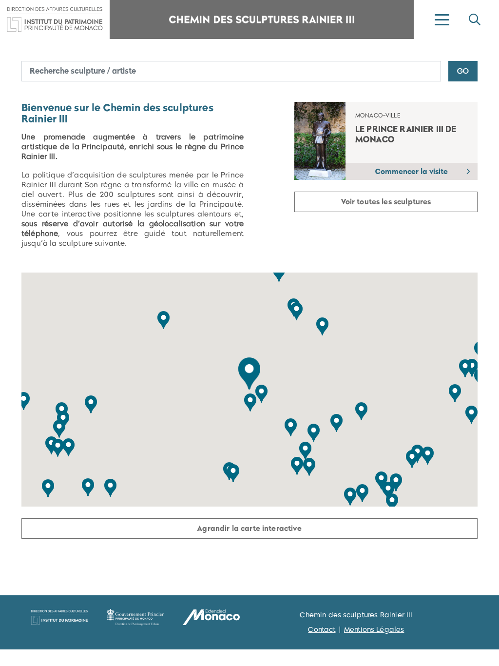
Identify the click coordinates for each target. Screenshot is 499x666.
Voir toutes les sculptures (386, 201)
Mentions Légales (374, 629)
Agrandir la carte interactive (249, 528)
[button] (249, 373)
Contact (321, 629)
